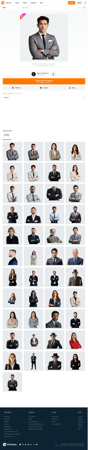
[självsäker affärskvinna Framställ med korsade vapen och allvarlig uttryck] (33, 298)
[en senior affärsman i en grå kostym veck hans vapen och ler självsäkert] (75, 256)
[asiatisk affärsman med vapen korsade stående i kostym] (75, 235)
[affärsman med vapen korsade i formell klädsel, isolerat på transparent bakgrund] (33, 277)
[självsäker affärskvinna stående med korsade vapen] (75, 361)
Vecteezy (6, 419)
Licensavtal (31, 416)
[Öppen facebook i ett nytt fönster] (20, 444)
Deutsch (79, 424)
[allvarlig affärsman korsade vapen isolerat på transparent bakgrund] (12, 382)
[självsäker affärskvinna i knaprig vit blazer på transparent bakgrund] (75, 151)
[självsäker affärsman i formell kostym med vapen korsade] (33, 235)
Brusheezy (7, 416)
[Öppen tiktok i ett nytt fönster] (31, 444)
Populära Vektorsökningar (35, 424)
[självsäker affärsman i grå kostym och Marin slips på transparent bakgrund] (33, 151)
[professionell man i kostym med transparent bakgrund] (54, 256)
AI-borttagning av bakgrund (12, 434)
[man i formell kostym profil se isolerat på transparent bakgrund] (12, 256)
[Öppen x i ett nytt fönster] (34, 444)
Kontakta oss (55, 419)
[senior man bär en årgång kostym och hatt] (75, 277)
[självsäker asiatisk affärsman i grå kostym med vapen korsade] (75, 193)
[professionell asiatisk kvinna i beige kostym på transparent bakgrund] (54, 151)
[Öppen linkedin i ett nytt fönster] (25, 444)
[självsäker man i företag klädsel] (33, 193)
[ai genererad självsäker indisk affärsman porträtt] (33, 340)
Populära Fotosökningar (35, 426)
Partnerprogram (33, 421)
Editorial (33, 3)
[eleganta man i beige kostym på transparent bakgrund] (75, 298)
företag (6, 135)
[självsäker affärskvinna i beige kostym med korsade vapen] (33, 256)
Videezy (6, 421)
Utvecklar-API (8, 429)
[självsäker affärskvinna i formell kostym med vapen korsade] (54, 298)
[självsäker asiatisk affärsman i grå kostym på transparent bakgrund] (12, 151)
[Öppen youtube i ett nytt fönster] (36, 444)
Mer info (6, 97)
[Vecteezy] (2, 2)
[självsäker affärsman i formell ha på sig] (12, 214)
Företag (6, 424)
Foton (17, 3)
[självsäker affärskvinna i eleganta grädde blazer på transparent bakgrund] (75, 172)
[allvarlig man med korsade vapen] (54, 235)
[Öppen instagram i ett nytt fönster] (23, 444)
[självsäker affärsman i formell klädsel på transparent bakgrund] (12, 193)
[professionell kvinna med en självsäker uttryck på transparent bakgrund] (12, 235)
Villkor (55, 445)
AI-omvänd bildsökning (10, 431)
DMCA (30, 419)
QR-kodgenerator (9, 436)
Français (79, 426)
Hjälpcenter (54, 416)
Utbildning (7, 426)
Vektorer (8, 3)
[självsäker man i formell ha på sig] (54, 340)
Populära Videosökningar (35, 429)
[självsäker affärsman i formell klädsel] (54, 193)
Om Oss (53, 421)
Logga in (78, 2)
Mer (41, 3)
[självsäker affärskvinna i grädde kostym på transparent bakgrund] (12, 172)
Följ (53, 75)
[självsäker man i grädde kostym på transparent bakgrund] (33, 172)
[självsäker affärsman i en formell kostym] (54, 172)
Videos (25, 3)
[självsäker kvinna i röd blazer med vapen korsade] (75, 340)
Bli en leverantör (56, 424)
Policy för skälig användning (75, 445)
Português (80, 421)
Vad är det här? (18, 93)
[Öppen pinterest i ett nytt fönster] (28, 444)
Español (79, 419)
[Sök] (78, 8)
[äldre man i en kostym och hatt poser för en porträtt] (54, 361)
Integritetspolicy (62, 445)
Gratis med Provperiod (43, 81)
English (79, 416)
